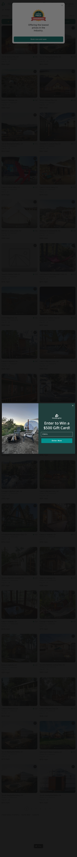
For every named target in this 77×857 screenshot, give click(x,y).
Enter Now (57, 441)
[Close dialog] (72, 405)
